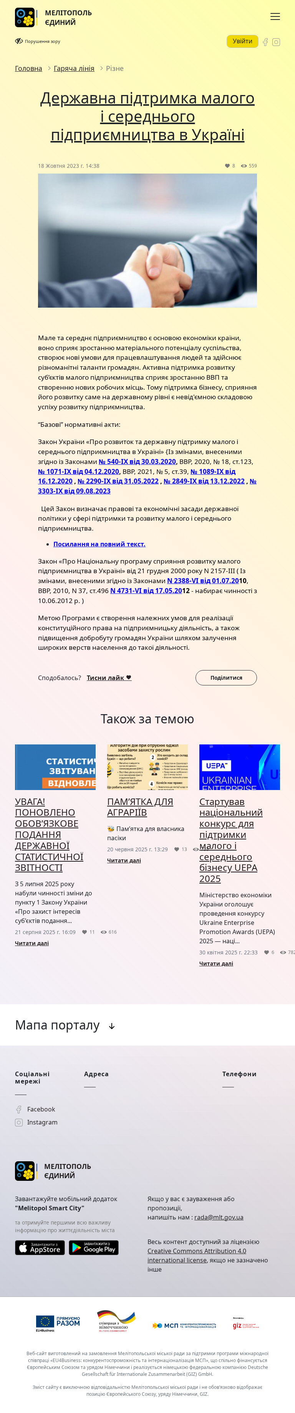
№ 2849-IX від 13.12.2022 (204, 481)
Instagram (42, 1122)
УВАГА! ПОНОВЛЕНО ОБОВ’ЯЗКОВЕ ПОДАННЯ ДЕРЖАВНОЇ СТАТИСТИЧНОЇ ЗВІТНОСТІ (49, 834)
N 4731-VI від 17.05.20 (146, 590)
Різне (115, 68)
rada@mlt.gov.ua (219, 1217)
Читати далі (32, 943)
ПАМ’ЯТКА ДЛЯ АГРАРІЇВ (140, 807)
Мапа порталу (57, 1024)
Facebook (40, 1109)
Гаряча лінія (74, 68)
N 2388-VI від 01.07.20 (203, 580)
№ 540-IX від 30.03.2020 (137, 461)
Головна (28, 68)
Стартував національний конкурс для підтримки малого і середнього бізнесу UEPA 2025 (231, 840)
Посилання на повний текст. (99, 544)
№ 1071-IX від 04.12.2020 (78, 471)
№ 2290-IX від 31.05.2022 (118, 481)
